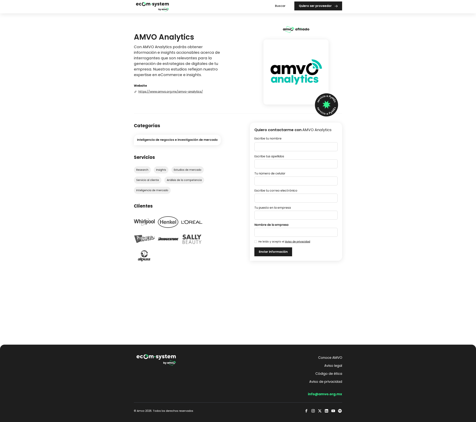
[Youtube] (333, 411)
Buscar (280, 6)
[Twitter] (320, 411)
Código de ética (328, 373)
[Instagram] (313, 411)
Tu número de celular (269, 173)
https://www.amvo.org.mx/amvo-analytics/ (170, 91)
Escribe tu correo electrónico (275, 190)
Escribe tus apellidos (269, 156)
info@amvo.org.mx (325, 394)
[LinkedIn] (326, 411)
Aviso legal (333, 365)
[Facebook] (306, 411)
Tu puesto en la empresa (272, 208)
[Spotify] (340, 411)
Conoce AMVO (330, 357)
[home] (152, 6)
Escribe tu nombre (268, 138)
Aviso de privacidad (297, 241)
